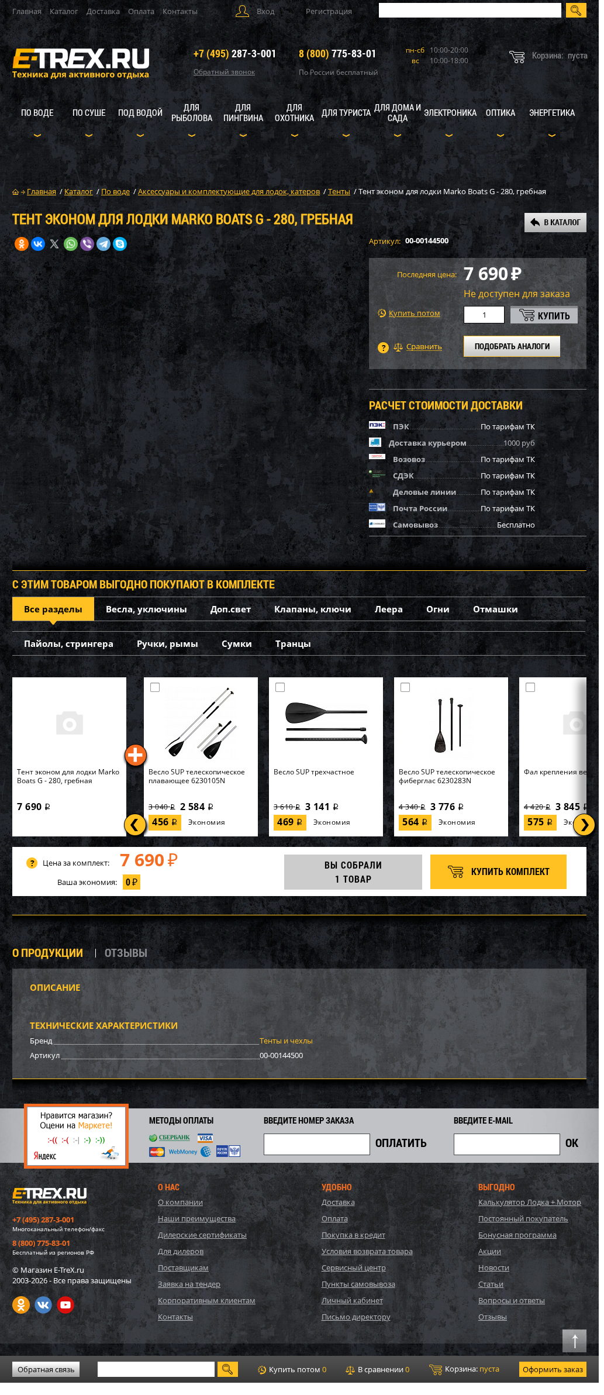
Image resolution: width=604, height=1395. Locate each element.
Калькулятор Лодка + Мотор (529, 1202)
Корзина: (471, 1368)
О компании (180, 1202)
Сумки (237, 643)
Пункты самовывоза (358, 1284)
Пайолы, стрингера (68, 643)
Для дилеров (180, 1251)
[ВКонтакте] (38, 244)
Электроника (450, 112)
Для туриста (346, 112)
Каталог (64, 11)
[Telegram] (103, 244)
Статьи (490, 1284)
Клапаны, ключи (312, 609)
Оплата (141, 11)
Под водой (140, 112)
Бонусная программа (517, 1234)
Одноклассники (21, 1305)
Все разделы (53, 609)
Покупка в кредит (353, 1234)
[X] (54, 244)
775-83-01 (338, 53)
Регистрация (329, 11)
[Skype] (120, 244)
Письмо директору (356, 1316)
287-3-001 (235, 53)
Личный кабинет (352, 1300)
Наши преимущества (197, 1218)
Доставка (103, 11)
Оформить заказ (553, 1369)
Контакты (180, 11)
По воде (37, 112)
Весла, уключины (146, 609)
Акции (489, 1251)
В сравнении (382, 1369)
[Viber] (87, 244)
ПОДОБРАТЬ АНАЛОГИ (512, 346)
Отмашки (495, 609)
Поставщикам (183, 1267)
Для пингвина (243, 112)
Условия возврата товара (367, 1251)
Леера (389, 609)
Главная (27, 11)
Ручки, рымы (167, 643)
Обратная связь (46, 1369)
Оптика (500, 112)
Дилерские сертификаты (202, 1234)
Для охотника (294, 112)
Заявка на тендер (189, 1284)
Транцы (293, 643)
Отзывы (492, 1316)
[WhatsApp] (71, 244)
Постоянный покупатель (523, 1218)
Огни (438, 609)
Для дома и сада (397, 112)
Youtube (65, 1305)
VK (43, 1305)
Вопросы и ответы (511, 1300)
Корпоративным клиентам (207, 1300)
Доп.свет (230, 609)
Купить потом (414, 313)
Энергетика (552, 112)
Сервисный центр (354, 1267)
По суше (89, 112)
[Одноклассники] (22, 244)
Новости (493, 1267)
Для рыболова (191, 112)
